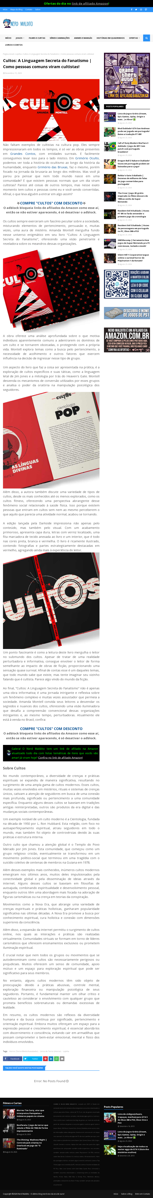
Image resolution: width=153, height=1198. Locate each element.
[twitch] (145, 9)
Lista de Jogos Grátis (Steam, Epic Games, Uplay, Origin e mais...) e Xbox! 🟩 (132, 116)
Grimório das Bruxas (52, 167)
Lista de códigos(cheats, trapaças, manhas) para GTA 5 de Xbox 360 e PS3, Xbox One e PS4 (133, 1118)
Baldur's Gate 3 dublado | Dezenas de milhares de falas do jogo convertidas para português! (132, 180)
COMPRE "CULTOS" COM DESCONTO (51, 203)
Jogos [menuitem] (19, 38)
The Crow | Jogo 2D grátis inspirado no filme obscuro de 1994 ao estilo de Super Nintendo (133, 197)
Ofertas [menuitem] (133, 38)
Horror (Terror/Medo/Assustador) (23, 1051)
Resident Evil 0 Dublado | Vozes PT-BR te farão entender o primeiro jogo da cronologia (133, 213)
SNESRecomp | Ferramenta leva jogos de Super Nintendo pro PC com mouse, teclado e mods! (134, 243)
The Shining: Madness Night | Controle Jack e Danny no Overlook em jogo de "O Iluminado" (32, 1144)
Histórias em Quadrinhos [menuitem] (111, 38)
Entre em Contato (142, 1194)
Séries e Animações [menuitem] (60, 38)
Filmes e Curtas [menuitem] (37, 38)
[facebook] (131, 9)
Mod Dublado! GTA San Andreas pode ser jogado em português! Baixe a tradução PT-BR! (134, 131)
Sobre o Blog (126, 1194)
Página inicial (8, 54)
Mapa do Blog (16, 9)
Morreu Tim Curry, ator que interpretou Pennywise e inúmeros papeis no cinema (30, 1113)
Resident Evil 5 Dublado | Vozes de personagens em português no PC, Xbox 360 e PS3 (133, 228)
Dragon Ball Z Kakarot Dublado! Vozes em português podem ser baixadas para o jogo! (134, 163)
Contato (28, 9)
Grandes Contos (22, 154)
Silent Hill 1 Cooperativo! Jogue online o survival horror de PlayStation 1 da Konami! (133, 257)
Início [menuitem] (8, 38)
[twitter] (136, 9)
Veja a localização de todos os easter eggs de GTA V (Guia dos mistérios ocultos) (133, 1149)
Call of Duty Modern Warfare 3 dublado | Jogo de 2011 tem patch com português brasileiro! (133, 147)
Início (5, 9)
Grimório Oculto (87, 158)
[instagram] (141, 9)
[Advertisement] (127, 380)
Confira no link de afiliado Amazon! (60, 757)
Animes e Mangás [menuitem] (83, 38)
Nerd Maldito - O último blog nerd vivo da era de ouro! (41, 1194)
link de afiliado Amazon (90, 3)
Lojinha (18, 54)
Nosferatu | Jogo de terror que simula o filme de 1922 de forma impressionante (32, 1128)
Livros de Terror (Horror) (50, 1051)
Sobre (37, 9)
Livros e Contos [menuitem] (14, 44)
